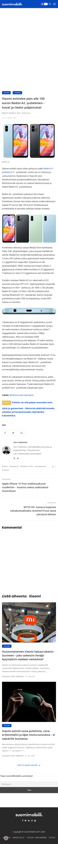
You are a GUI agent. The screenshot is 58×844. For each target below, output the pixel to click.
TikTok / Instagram (36, 837)
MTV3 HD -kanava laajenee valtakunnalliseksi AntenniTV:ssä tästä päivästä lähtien (33, 510)
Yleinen (17, 93)
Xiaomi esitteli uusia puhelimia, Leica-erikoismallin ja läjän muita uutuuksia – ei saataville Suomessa (28, 734)
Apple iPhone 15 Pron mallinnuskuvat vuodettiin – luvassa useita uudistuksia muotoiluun (25, 487)
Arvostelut (19, 837)
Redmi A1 (48, 168)
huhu (6, 466)
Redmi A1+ (9, 172)
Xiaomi (6, 93)
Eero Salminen (20, 442)
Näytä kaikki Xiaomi (27, 765)
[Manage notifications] (6, 838)
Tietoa (51, 837)
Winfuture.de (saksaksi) (21, 395)
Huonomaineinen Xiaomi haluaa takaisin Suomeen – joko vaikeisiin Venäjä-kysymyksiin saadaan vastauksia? (28, 655)
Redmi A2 (15, 466)
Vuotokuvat (41, 466)
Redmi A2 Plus (27, 466)
